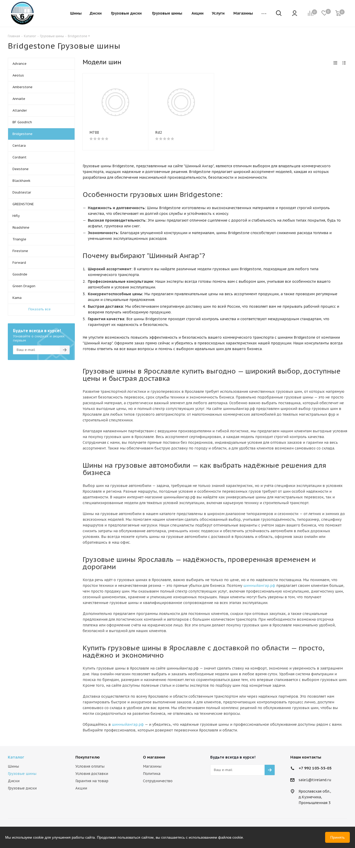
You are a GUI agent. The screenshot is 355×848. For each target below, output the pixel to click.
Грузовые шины (22, 773)
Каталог (16, 757)
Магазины (152, 766)
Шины (13, 766)
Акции (81, 788)
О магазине (154, 757)
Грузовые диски (22, 788)
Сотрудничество (158, 781)
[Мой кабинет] (294, 14)
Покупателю (87, 757)
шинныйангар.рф (259, 585)
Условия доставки (91, 773)
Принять (337, 837)
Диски (13, 781)
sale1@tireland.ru (315, 780)
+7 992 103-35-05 (315, 768)
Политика (151, 773)
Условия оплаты (89, 766)
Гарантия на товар (91, 781)
